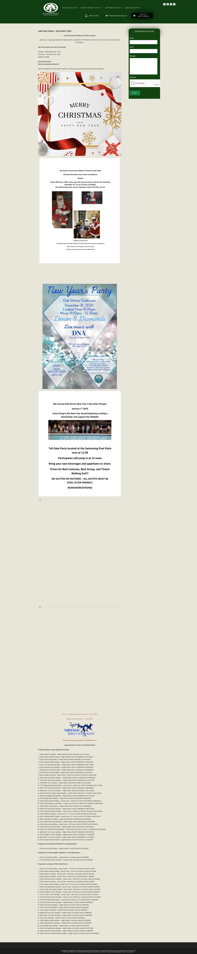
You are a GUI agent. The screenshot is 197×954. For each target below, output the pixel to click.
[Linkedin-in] (171, 4)
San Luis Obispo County (90, 8)
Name (132, 38)
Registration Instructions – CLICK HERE (79, 719)
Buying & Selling (69, 8)
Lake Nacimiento (132, 8)
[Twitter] (167, 4)
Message (133, 56)
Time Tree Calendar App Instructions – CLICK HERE (79, 714)
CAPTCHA (133, 77)
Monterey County (112, 8)
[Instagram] (174, 4)
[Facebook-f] (164, 4)
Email (132, 47)
